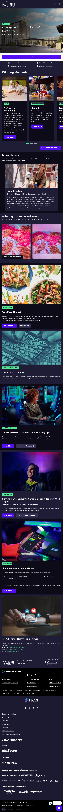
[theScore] (9, 751)
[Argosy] (5, 781)
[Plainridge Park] (39, 781)
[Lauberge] (41, 776)
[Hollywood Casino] (9, 792)
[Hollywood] (9, 776)
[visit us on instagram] (31, 675)
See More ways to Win (50, 148)
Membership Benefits (10, 683)
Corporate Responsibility (11, 734)
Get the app (10, 326)
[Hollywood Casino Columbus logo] (8, 4)
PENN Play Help (55, 683)
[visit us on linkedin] (33, 708)
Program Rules (54, 686)
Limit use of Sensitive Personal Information (14, 809)
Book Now (31, 57)
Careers (29, 660)
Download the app (25, 446)
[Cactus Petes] (18, 781)
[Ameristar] (26, 776)
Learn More (9, 137)
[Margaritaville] (31, 781)
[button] (27, 143)
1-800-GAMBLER (15, 693)
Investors (5, 724)
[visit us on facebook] (28, 675)
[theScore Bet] (37, 792)
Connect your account (26, 516)
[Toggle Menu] (59, 4)
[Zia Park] (51, 781)
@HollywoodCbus (14, 651)
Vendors (5, 727)
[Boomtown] (12, 781)
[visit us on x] (35, 675)
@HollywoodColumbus (16, 647)
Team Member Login (9, 714)
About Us (20, 660)
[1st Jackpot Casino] (56, 781)
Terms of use (29, 805)
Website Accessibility (8, 805)
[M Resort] (24, 781)
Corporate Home (8, 731)
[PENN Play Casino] (23, 792)
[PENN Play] (9, 763)
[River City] (45, 781)
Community (21, 664)
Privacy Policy (20, 805)
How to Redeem (33, 686)
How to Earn (31, 683)
